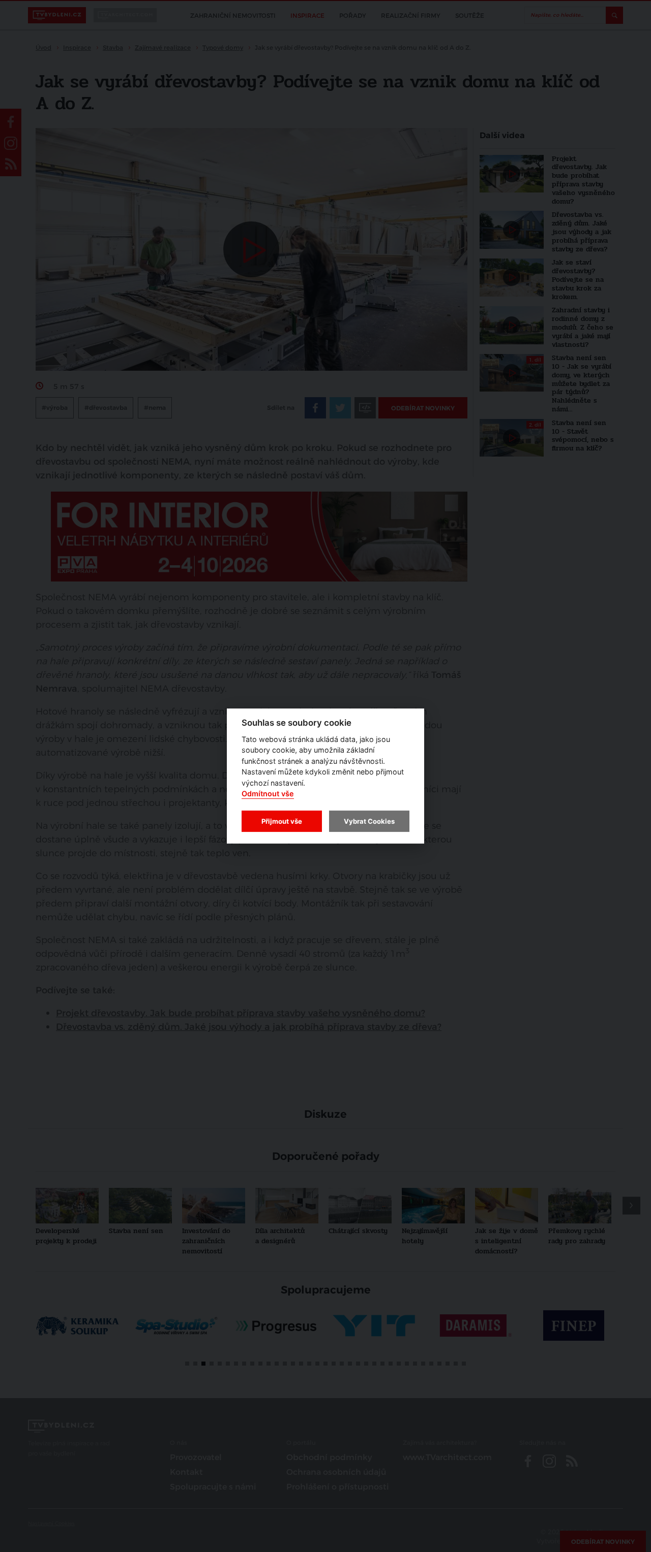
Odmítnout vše (268, 794)
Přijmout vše (281, 821)
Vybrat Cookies (369, 821)
